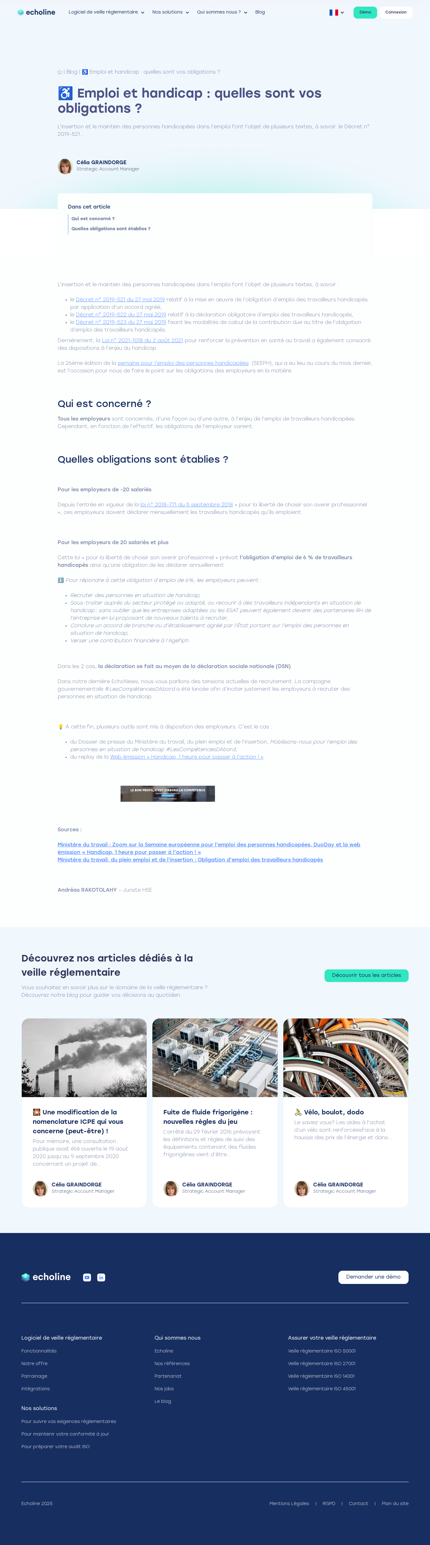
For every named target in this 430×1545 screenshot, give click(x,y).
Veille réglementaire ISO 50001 (322, 1351)
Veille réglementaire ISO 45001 (322, 1389)
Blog (71, 72)
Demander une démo (373, 1277)
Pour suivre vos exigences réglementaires (68, 1422)
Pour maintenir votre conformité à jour (65, 1434)
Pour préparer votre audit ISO (55, 1447)
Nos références (172, 1364)
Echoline (164, 1351)
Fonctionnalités (39, 1351)
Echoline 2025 (37, 1504)
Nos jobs (164, 1389)
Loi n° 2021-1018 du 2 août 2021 (142, 340)
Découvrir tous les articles (366, 975)
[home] (36, 12)
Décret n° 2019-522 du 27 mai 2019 (121, 315)
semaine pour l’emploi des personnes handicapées (183, 363)
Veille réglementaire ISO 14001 (321, 1376)
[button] (107, 12)
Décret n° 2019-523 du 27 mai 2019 (121, 322)
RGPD (329, 1504)
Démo (365, 12)
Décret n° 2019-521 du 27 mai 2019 (120, 300)
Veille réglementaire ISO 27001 (321, 1364)
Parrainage (34, 1376)
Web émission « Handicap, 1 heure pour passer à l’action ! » (186, 757)
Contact (358, 1504)
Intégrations (35, 1389)
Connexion (396, 12)
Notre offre (34, 1364)
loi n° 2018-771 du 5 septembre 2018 (186, 505)
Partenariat (168, 1376)
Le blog (163, 1401)
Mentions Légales (289, 1504)
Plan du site (395, 1504)
